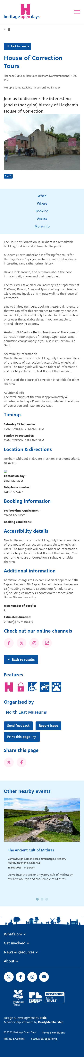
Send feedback (18, 725)
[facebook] (21, 762)
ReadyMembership (50, 1022)
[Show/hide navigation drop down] (77, 12)
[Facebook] (9, 643)
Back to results (20, 46)
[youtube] (44, 977)
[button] (37, 899)
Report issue (48, 725)
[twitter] (9, 762)
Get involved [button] (14, 943)
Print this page (18, 736)
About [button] (9, 961)
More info (42, 226)
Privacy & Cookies (14, 1039)
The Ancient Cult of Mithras (31, 850)
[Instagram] (34, 643)
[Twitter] (21, 643)
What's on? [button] (13, 934)
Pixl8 (43, 1018)
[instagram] (32, 977)
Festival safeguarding (44, 1039)
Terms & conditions (53, 1032)
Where (42, 203)
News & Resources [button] (19, 952)
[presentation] (12, 142)
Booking (42, 211)
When (42, 195)
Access (42, 218)
